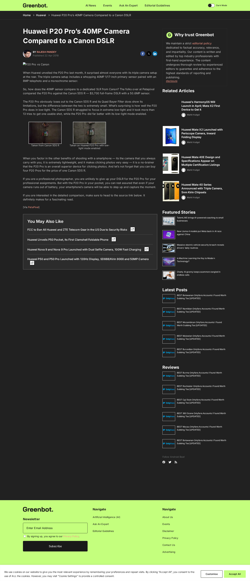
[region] (125, 573)
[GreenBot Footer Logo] (38, 509)
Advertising (168, 551)
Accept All (235, 574)
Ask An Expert (128, 5)
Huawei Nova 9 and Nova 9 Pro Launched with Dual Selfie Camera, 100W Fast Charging (84, 249)
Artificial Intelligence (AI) (106, 517)
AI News (91, 5)
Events (107, 5)
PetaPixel (33, 207)
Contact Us (168, 544)
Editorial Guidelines (157, 5)
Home (27, 15)
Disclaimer (168, 531)
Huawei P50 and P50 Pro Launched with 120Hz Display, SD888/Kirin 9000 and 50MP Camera (88, 259)
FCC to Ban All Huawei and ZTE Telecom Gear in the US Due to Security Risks (77, 229)
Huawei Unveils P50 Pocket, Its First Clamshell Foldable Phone (68, 239)
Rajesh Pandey (46, 51)
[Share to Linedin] (155, 53)
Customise (212, 574)
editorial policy (202, 43)
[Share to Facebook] (142, 53)
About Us (167, 517)
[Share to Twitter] (148, 53)
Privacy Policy (71, 536)
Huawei (41, 15)
